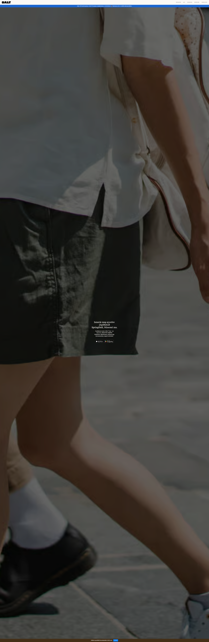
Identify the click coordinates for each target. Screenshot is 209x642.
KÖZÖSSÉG (196, 2)
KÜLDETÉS (178, 2)
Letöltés (115, 640)
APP (184, 2)
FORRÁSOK (189, 2)
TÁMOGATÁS (204, 2)
